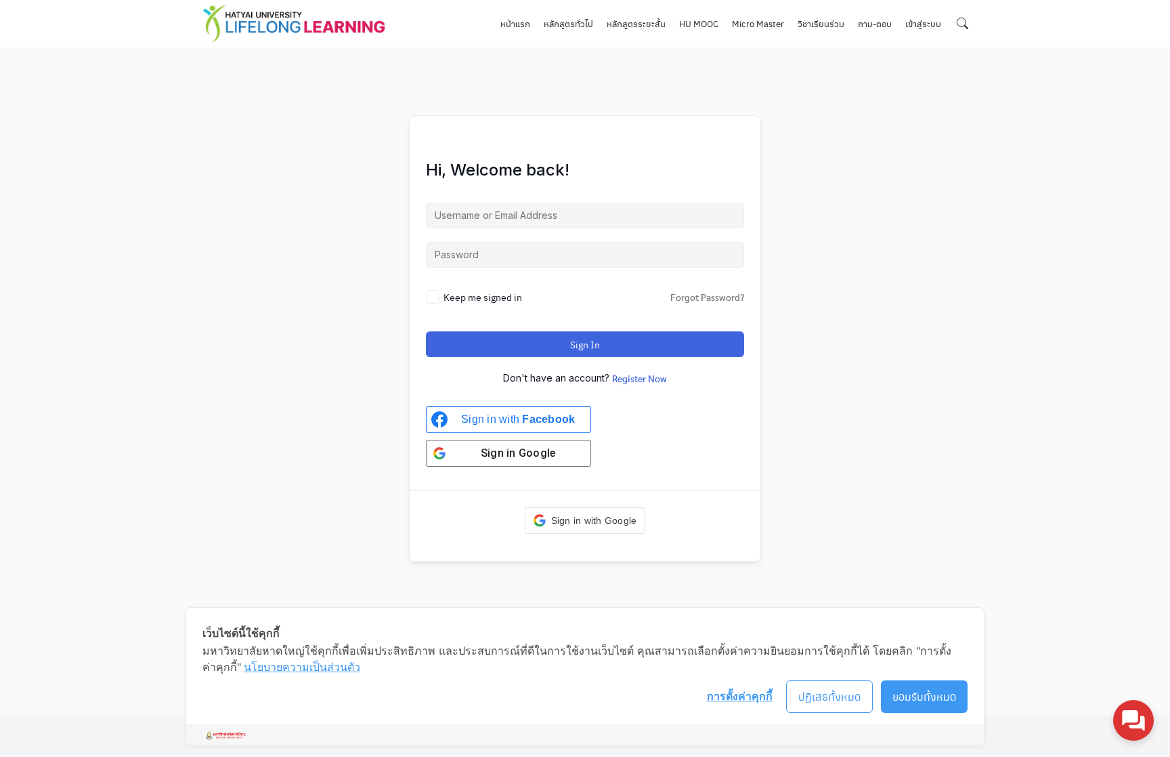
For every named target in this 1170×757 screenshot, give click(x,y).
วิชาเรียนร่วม (821, 23)
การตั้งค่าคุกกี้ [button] (740, 696)
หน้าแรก (515, 23)
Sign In (585, 344)
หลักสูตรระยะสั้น (636, 23)
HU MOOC (698, 23)
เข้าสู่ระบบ (923, 23)
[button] (585, 520)
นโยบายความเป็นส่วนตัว (302, 667)
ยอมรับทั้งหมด (924, 696)
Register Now (639, 378)
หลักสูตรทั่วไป (568, 23)
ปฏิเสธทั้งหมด (829, 696)
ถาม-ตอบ (875, 23)
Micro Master (758, 23)
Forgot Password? (707, 297)
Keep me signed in (482, 297)
